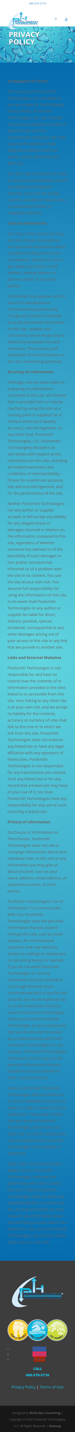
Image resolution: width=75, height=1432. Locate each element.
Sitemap (55, 1426)
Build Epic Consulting (45, 1413)
